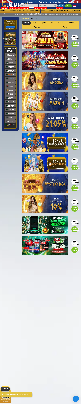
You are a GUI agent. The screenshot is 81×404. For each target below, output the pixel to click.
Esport (43, 23)
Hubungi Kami (56, 2)
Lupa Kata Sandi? (69, 2)
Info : (4, 14)
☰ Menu (5, 389)
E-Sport (13, 11)
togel (43, 11)
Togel (35, 23)
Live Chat (44, 2)
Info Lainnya (75, 38)
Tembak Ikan (68, 11)
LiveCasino (61, 23)
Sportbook (73, 23)
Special (26, 23)
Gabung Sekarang (75, 44)
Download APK (31, 2)
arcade (31, 11)
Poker (37, 11)
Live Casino (51, 11)
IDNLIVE (25, 11)
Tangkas (59, 11)
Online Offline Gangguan (10, 124)
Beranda (25, 18)
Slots (19, 11)
